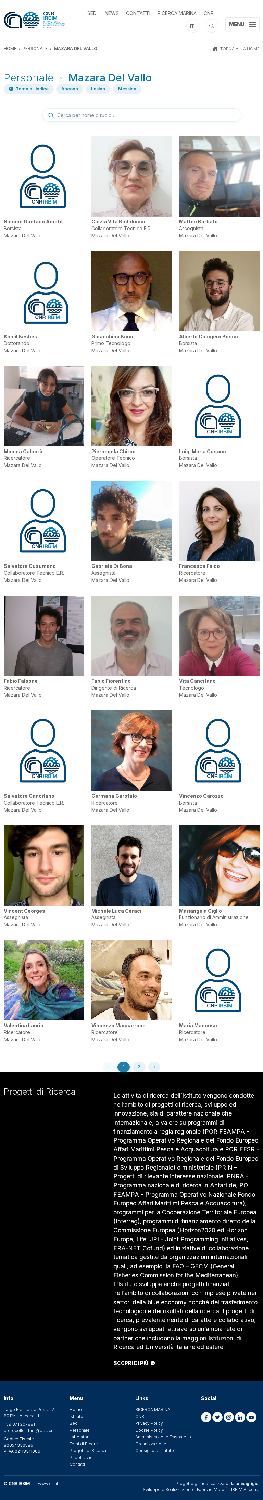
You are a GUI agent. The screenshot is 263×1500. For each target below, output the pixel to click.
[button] (206, 1417)
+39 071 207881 (19, 1424)
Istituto (76, 1416)
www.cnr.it (48, 1483)
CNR (209, 13)
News (112, 13)
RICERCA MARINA (177, 13)
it (192, 26)
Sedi (92, 13)
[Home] (34, 20)
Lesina (98, 88)
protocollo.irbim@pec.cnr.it (31, 1430)
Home (10, 48)
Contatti (138, 13)
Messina (127, 88)
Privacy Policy (149, 1423)
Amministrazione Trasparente (164, 1436)
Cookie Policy (149, 1430)
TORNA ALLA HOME (240, 48)
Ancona (69, 88)
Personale (35, 48)
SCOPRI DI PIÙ (131, 1363)
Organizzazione (150, 1443)
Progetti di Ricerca (88, 1450)
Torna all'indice (32, 89)
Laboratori (79, 1436)
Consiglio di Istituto (154, 1450)
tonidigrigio (247, 1483)
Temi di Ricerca (85, 1443)
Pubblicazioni (83, 1457)
